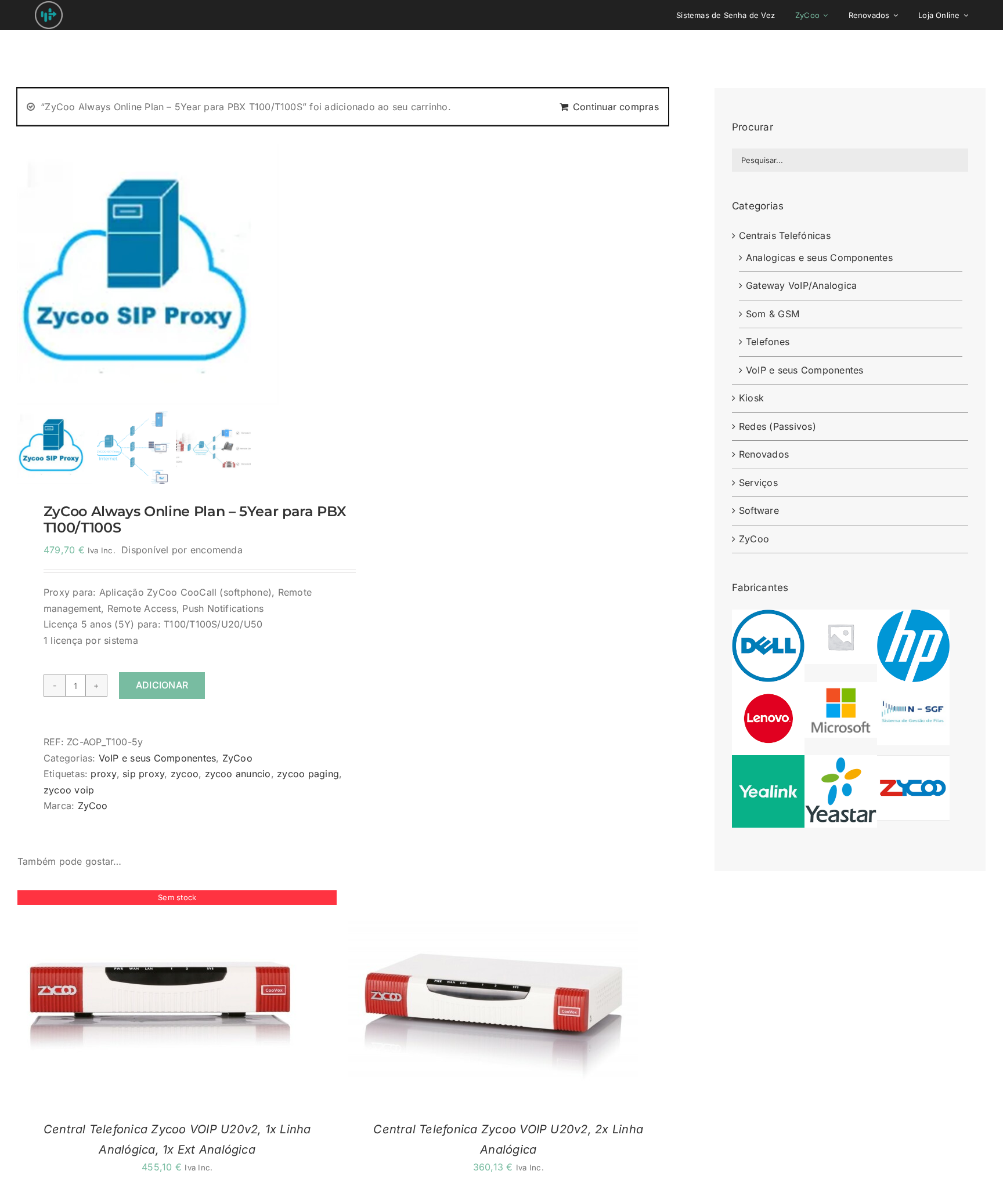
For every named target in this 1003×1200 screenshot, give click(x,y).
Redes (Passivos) (777, 426)
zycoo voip (69, 790)
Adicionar (162, 685)
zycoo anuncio (238, 774)
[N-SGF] (913, 689)
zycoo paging (308, 774)
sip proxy (143, 774)
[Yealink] (768, 762)
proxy (103, 774)
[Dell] (768, 617)
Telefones (767, 341)
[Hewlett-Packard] (913, 617)
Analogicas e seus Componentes (819, 257)
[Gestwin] (840, 617)
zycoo (185, 774)
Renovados (764, 454)
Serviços (758, 482)
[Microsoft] (840, 689)
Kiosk (751, 398)
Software (759, 510)
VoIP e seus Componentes (158, 758)
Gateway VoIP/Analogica (801, 285)
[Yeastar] (840, 762)
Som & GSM (772, 314)
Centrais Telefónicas (785, 235)
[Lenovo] (768, 689)
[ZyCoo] (913, 762)
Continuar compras (616, 107)
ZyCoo (237, 758)
